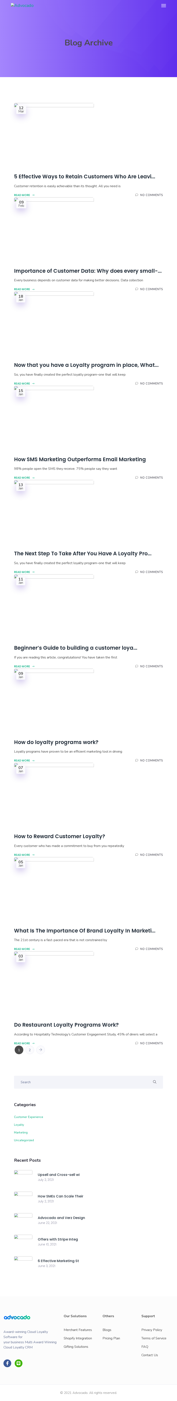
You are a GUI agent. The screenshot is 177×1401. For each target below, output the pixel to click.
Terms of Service (153, 1338)
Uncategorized (24, 1140)
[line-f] (18, 1363)
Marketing (21, 1132)
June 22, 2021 (47, 1223)
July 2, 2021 (46, 1180)
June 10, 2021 (47, 1244)
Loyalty (19, 1125)
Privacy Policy (151, 1330)
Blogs (107, 1330)
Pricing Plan (111, 1338)
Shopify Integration (78, 1338)
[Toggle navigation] (163, 5)
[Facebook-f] (7, 1363)
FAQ (144, 1346)
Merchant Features (78, 1330)
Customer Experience (28, 1117)
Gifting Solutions (76, 1346)
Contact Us (149, 1355)
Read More (22, 195)
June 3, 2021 (46, 1266)
